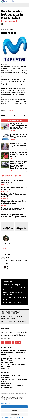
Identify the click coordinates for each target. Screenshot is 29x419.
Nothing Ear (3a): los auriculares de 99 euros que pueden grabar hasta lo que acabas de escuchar (18, 126)
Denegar (14, 410)
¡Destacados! (14, 139)
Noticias (13, 158)
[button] (27, 391)
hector (8, 257)
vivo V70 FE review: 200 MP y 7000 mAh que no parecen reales (18, 145)
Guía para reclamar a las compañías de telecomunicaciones (12, 293)
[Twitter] (5, 33)
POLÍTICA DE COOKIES (6, 417)
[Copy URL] (15, 33)
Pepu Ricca (10, 24)
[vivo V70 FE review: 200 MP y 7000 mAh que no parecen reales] (5, 146)
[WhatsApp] (9, 33)
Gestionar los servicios (5, 403)
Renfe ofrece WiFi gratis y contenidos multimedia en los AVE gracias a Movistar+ (14, 216)
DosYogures (9, 110)
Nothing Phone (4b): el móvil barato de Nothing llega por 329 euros (18, 136)
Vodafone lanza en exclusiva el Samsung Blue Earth (21, 229)
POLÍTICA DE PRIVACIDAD (16, 417)
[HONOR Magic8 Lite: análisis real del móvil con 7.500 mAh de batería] (5, 155)
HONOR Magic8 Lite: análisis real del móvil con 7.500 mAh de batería (18, 154)
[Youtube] (19, 342)
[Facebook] (2, 33)
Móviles (12, 149)
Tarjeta (22, 115)
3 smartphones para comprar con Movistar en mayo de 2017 (14, 188)
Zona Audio (13, 130)
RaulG (8, 267)
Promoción (17, 115)
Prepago (12, 115)
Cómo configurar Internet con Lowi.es (12, 302)
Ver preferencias (14, 414)
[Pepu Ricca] (2, 24)
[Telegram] (12, 33)
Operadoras (4, 184)
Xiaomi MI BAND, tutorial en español (11, 285)
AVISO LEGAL (24, 417)
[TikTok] (13, 342)
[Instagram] (3, 248)
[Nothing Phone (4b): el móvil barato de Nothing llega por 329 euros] (5, 137)
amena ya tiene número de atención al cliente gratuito (14, 380)
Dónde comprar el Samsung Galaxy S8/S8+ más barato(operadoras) (14, 202)
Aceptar (15, 407)
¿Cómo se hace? (5, 377)
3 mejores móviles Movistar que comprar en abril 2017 (13, 195)
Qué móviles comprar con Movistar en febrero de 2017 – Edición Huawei (12, 209)
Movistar (7, 115)
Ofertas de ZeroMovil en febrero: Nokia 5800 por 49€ (8, 229)
